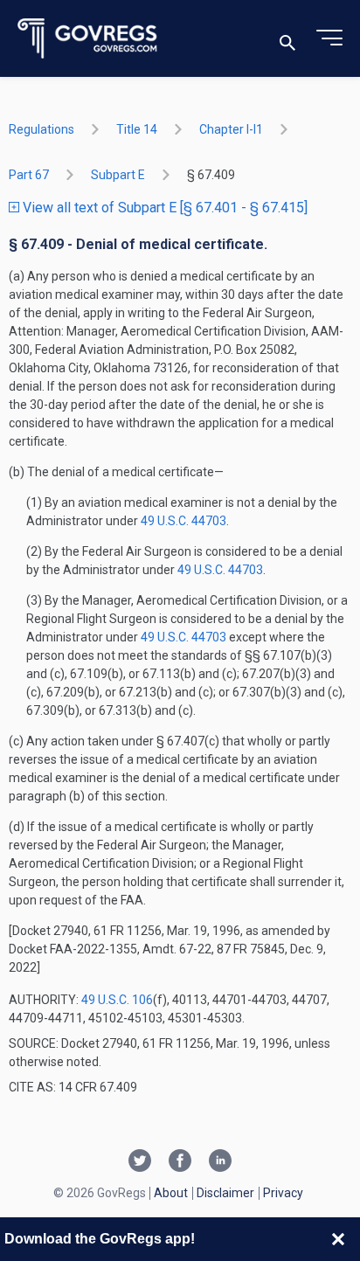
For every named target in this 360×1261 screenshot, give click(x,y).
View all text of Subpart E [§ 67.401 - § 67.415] (163, 207)
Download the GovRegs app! (99, 1238)
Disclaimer (225, 1193)
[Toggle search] (287, 39)
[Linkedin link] (220, 1162)
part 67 (29, 175)
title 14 (136, 129)
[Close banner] (338, 1239)
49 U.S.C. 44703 (183, 521)
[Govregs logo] (87, 38)
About (171, 1193)
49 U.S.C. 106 (117, 1000)
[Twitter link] (139, 1162)
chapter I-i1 (231, 129)
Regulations (41, 129)
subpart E (118, 175)
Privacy (283, 1193)
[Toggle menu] (329, 38)
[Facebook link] (180, 1162)
